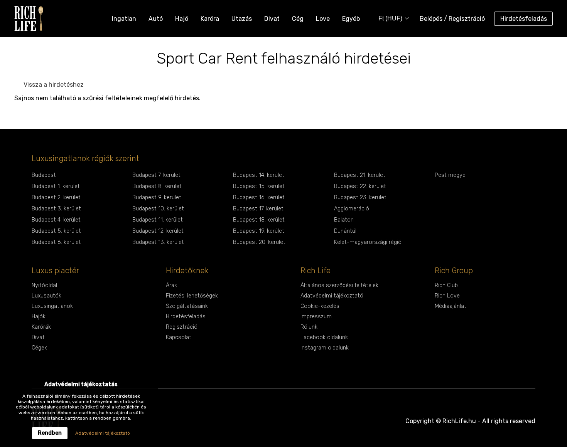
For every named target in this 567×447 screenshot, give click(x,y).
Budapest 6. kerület (56, 242)
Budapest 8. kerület (157, 186)
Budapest (44, 175)
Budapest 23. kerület (360, 197)
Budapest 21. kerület (359, 175)
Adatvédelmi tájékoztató (331, 295)
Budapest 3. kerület (56, 208)
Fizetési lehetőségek (192, 295)
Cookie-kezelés (319, 306)
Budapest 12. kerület (158, 231)
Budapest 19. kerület (258, 231)
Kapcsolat (178, 337)
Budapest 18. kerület (259, 220)
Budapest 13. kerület (158, 242)
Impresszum (316, 316)
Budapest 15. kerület (259, 186)
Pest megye (450, 175)
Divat (38, 337)
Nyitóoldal (44, 285)
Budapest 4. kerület (56, 220)
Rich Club (446, 285)
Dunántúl (345, 231)
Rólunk (308, 327)
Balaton (344, 220)
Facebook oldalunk (324, 337)
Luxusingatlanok (52, 306)
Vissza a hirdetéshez (54, 84)
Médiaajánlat (450, 306)
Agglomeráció (351, 208)
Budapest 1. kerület (56, 186)
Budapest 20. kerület (259, 242)
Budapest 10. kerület (158, 208)
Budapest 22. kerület (360, 186)
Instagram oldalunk (324, 347)
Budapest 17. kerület (258, 208)
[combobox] (391, 19)
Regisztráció (181, 327)
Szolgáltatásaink (187, 306)
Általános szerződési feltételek (339, 285)
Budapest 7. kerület (156, 175)
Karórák (41, 327)
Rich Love (447, 295)
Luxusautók (46, 295)
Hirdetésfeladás (523, 18)
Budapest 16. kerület (259, 197)
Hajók (39, 316)
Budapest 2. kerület (56, 197)
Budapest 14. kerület (258, 175)
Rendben (50, 433)
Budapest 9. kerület (156, 197)
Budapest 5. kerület (56, 231)
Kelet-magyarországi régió (368, 242)
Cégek (39, 347)
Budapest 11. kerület (157, 220)
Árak (171, 285)
